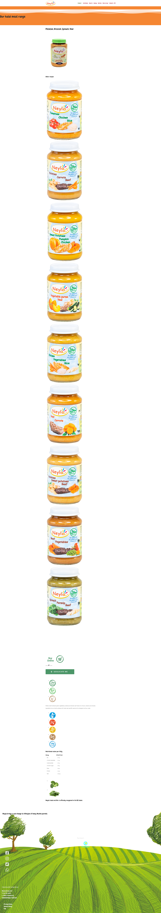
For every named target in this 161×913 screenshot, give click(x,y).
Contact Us (111, 3)
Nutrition (100, 3)
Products (79, 3)
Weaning (95, 3)
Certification (85, 3)
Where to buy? (105, 3)
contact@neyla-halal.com (9, 898)
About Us (91, 3)
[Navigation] (114, 3)
